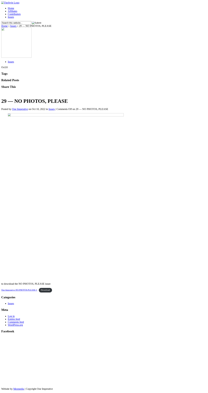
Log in (11, 316)
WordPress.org (15, 325)
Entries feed (14, 319)
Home (11, 8)
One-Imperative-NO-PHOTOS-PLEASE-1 (19, 290)
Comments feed (16, 322)
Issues (11, 17)
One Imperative (20, 109)
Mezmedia (18, 388)
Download (45, 290)
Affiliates (12, 11)
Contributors (14, 14)
